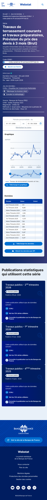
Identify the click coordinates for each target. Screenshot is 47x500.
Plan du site (23, 467)
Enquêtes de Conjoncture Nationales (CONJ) (17, 16)
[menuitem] (42, 4)
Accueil (5, 14)
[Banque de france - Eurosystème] (12, 4)
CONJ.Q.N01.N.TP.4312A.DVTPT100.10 (15, 18)
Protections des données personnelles (23, 476)
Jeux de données (16, 14)
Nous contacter (23, 464)
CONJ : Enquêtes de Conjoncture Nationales (19, 88)
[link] (14, 94)
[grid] (23, 219)
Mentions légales (23, 473)
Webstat (25, 4)
